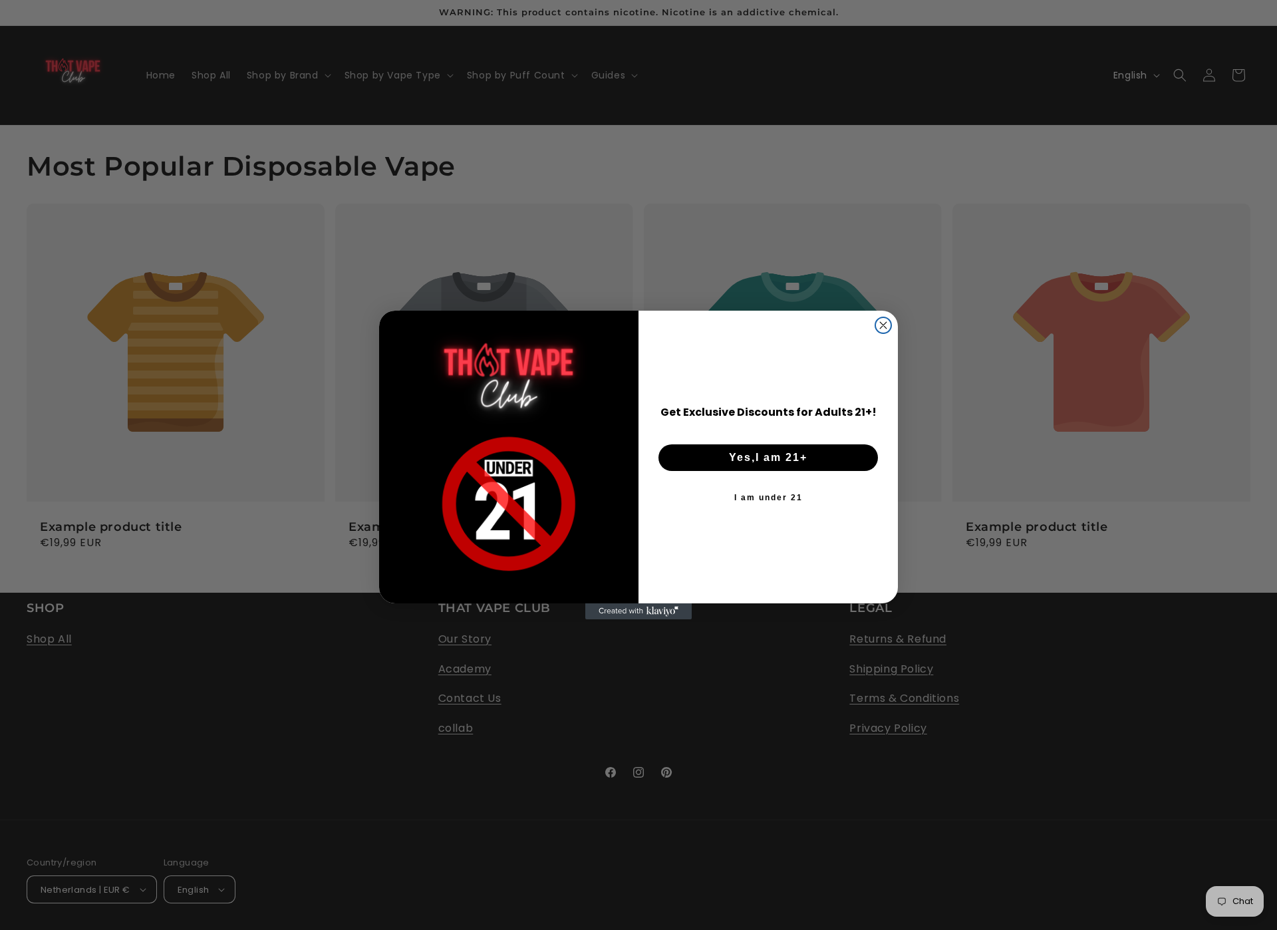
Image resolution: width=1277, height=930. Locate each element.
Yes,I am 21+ (768, 457)
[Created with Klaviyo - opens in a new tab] (638, 611)
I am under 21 (768, 497)
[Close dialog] (883, 325)
